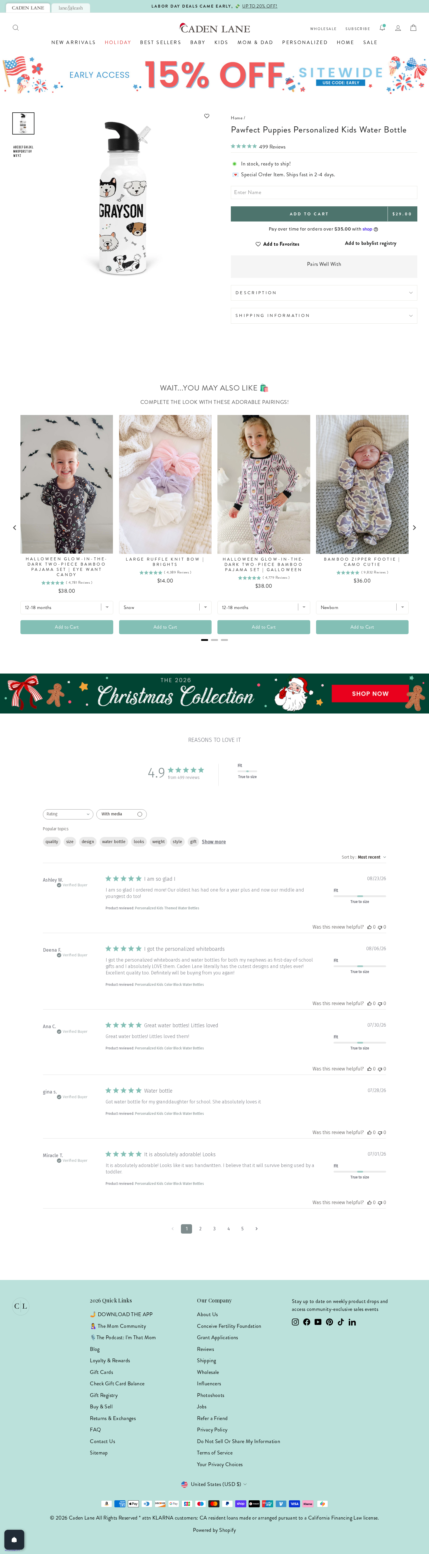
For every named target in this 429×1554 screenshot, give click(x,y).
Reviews (205, 1349)
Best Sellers (160, 42)
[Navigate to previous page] (172, 1229)
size (70, 841)
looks (139, 841)
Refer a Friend (212, 1418)
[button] (125, 116)
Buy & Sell (101, 1406)
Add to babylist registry (371, 243)
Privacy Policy (212, 1429)
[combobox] (68, 814)
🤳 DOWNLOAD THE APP (121, 1314)
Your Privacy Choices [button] (220, 1464)
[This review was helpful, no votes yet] (369, 927)
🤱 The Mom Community (118, 1326)
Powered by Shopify (214, 1530)
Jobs (201, 1406)
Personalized (305, 42)
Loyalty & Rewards (110, 1360)
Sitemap (99, 1453)
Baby (198, 42)
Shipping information (273, 315)
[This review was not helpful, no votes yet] (380, 927)
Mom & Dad (256, 42)
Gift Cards (101, 1372)
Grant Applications (217, 1337)
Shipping (206, 1360)
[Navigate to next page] (256, 1229)
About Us (207, 1314)
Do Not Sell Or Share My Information (238, 1441)
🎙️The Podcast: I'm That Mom (123, 1337)
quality (52, 841)
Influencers (209, 1383)
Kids (221, 42)
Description (256, 293)
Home (346, 42)
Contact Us (102, 1441)
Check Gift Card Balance (117, 1383)
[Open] (14, 1540)
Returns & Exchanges (113, 1418)
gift (193, 841)
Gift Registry (104, 1395)
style (177, 841)
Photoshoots (210, 1395)
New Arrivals (73, 42)
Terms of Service (215, 1453)
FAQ (95, 1429)
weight (158, 841)
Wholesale (323, 29)
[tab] (28, 8)
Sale (370, 42)
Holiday (118, 42)
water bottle (113, 841)
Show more (214, 842)
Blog (95, 1349)
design (88, 841)
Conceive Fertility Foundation (229, 1326)
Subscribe (358, 29)
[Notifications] (382, 28)
